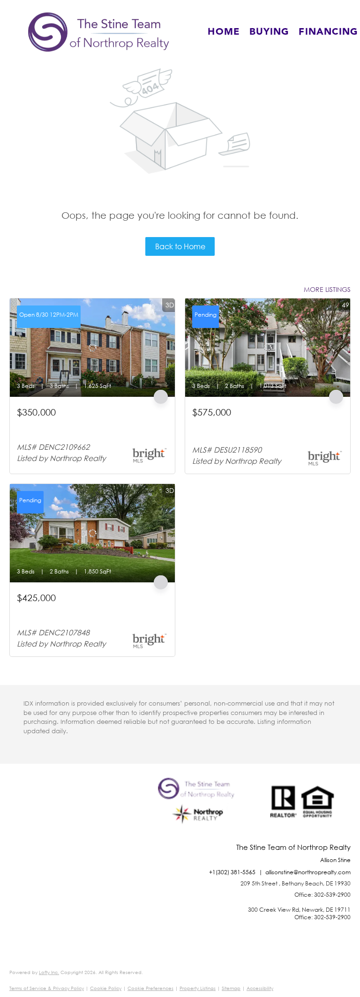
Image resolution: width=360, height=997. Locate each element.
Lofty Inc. (49, 972)
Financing (328, 31)
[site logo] (198, 810)
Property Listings (198, 988)
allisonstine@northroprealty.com (308, 872)
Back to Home (180, 246)
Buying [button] (269, 31)
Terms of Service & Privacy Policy (46, 988)
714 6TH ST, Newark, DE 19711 (63, 423)
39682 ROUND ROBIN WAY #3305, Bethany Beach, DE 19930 (259, 428)
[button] (99, 31)
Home (224, 31)
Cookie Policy (105, 988)
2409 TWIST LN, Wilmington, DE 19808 (74, 609)
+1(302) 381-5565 (232, 872)
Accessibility (260, 988)
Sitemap (231, 988)
